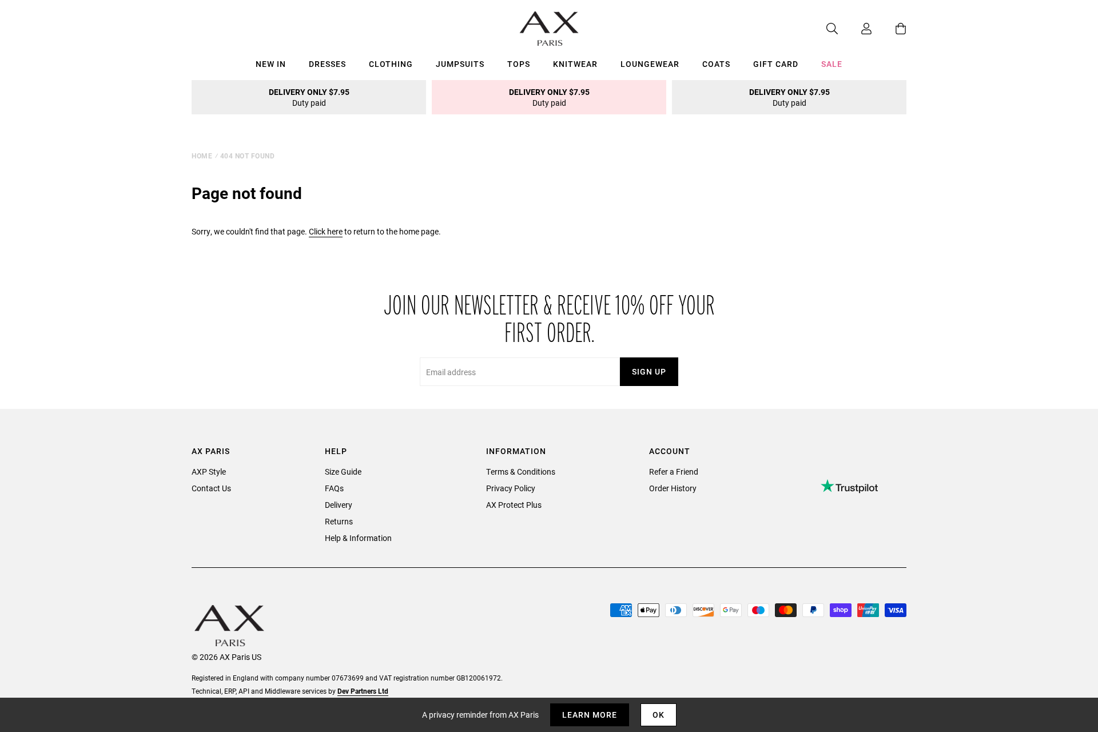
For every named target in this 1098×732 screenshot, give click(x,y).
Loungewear (649, 63)
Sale (831, 63)
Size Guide (343, 471)
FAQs (334, 488)
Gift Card (775, 63)
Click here (326, 231)
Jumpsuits (460, 63)
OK (659, 714)
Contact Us (211, 488)
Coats (716, 63)
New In (271, 63)
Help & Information (358, 537)
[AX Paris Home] (549, 28)
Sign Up (649, 371)
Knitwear (575, 63)
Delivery (338, 504)
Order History (673, 488)
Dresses (327, 63)
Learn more (589, 714)
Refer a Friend (673, 471)
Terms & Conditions (520, 471)
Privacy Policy (510, 488)
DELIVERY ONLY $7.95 (309, 97)
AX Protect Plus (514, 504)
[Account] (855, 28)
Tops (518, 63)
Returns (339, 521)
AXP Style (209, 471)
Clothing (391, 63)
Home (202, 155)
